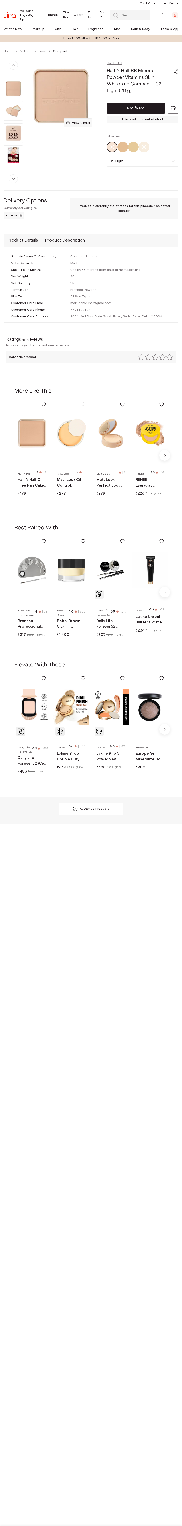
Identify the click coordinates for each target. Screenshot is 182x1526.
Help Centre (170, 3)
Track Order (148, 3)
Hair (75, 29)
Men (117, 29)
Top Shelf (91, 14)
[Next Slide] (164, 455)
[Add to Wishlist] (43, 404)
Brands (53, 15)
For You (102, 14)
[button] (23, 29)
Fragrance (95, 29)
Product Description (65, 240)
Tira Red (66, 14)
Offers (78, 15)
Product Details (22, 240)
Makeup (38, 29)
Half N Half (114, 63)
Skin (58, 29)
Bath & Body (140, 29)
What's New (13, 29)
